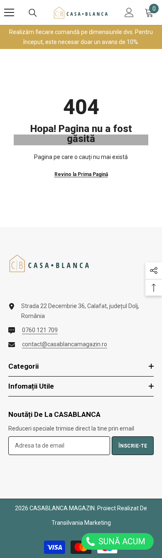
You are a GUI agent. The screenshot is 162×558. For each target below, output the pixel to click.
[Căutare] (33, 13)
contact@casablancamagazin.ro (64, 344)
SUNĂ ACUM (120, 541)
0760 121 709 (40, 330)
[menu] (9, 12)
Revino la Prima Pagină (81, 174)
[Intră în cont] (129, 12)
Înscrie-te (132, 446)
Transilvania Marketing (81, 522)
